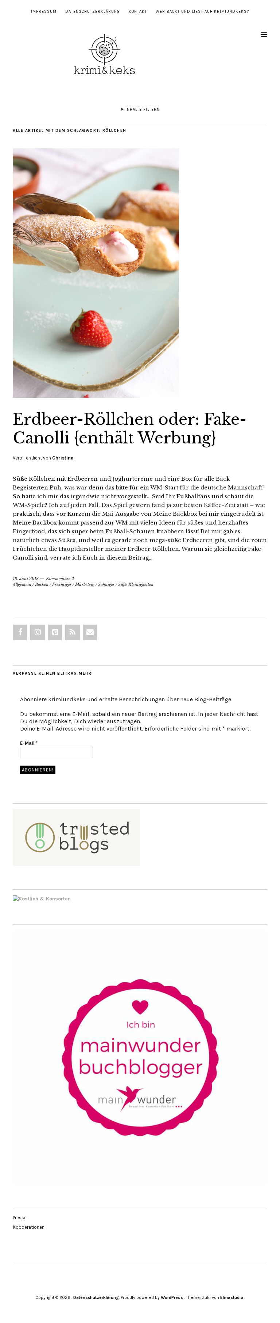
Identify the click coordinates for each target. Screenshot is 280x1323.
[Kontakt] (90, 632)
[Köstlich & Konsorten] (42, 899)
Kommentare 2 (60, 578)
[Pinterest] (55, 632)
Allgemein (22, 584)
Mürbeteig (84, 584)
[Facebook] (20, 632)
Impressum (44, 11)
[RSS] (72, 632)
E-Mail (29, 743)
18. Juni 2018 (26, 578)
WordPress (172, 1297)
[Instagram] (37, 632)
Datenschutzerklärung (92, 11)
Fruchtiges (61, 584)
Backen (41, 584)
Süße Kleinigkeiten (135, 584)
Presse (20, 1217)
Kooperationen (28, 1227)
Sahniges (106, 584)
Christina (63, 458)
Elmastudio (231, 1297)
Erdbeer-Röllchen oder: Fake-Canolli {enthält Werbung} (129, 428)
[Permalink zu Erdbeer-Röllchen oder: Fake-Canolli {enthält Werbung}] (96, 395)
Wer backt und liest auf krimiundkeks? (202, 11)
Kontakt (138, 11)
